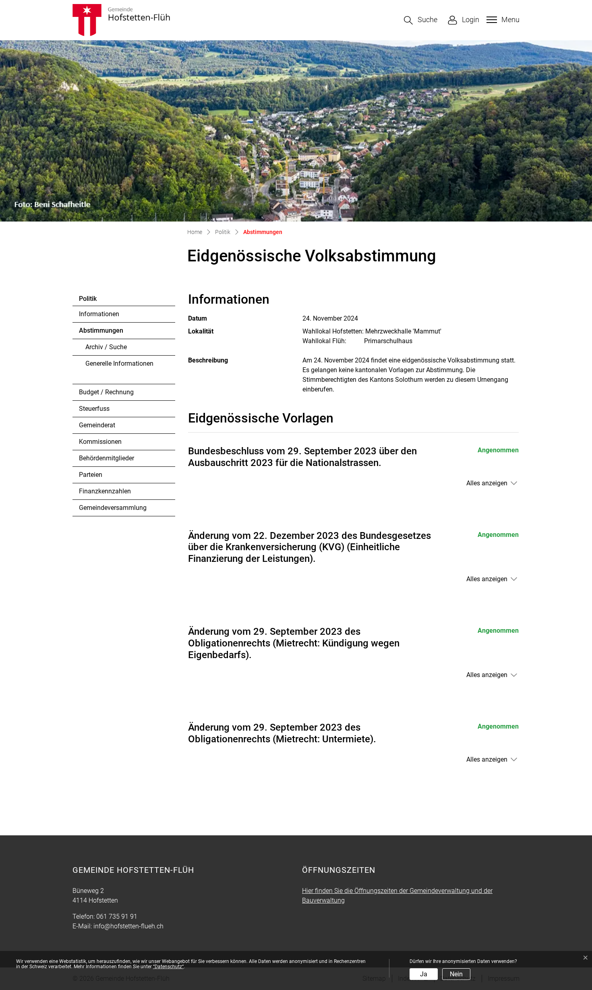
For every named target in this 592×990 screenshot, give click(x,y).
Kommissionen (100, 441)
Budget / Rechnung (106, 392)
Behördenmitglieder (106, 458)
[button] (421, 20)
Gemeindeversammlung (113, 508)
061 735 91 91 (116, 916)
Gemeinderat (97, 425)
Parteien (90, 474)
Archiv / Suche (106, 347)
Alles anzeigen (486, 483)
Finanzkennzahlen (105, 491)
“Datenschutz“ (168, 966)
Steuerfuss (94, 408)
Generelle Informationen (119, 363)
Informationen (99, 314)
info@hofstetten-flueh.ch (128, 926)
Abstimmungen (101, 333)
